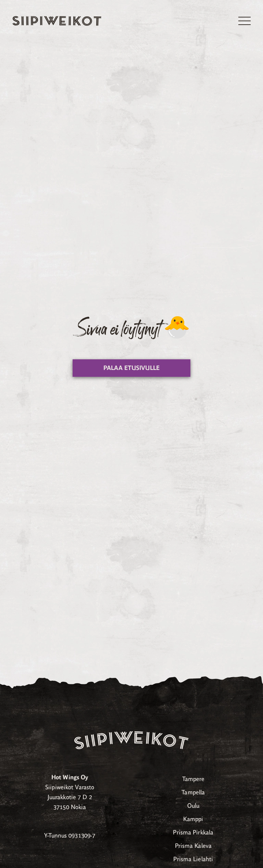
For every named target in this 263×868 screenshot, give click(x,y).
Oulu (193, 805)
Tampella (193, 792)
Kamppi (193, 819)
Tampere (193, 779)
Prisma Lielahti (193, 859)
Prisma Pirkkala (193, 832)
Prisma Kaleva (193, 846)
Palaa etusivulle (131, 368)
